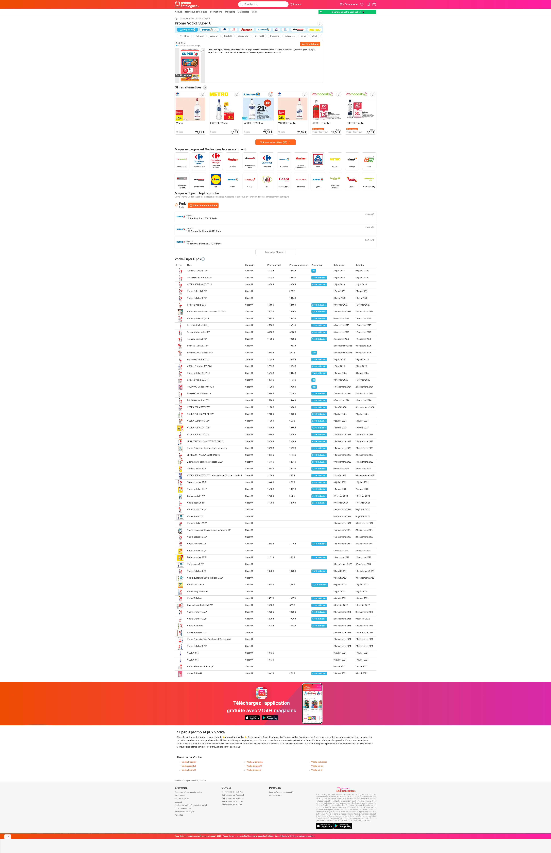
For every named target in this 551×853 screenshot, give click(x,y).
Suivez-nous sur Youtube (232, 801)
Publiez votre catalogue (184, 812)
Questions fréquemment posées (188, 792)
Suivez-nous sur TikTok (232, 805)
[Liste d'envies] (374, 4)
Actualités (179, 815)
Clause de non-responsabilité (234, 836)
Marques (178, 802)
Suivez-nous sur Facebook (233, 795)
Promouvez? (180, 795)
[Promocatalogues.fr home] (187, 4)
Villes (254, 12)
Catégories (243, 12)
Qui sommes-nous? (183, 808)
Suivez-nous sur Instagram (233, 798)
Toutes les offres (186, 19)
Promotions (216, 12)
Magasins (230, 12)
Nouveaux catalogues (196, 12)
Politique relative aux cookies (302, 836)
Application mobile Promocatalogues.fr (191, 805)
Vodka (198, 19)
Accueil (178, 12)
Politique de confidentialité (278, 836)
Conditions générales (257, 836)
